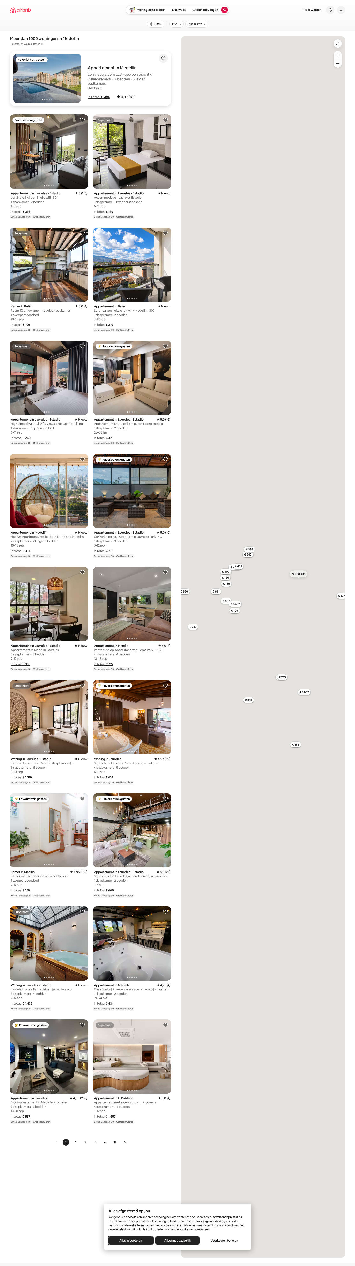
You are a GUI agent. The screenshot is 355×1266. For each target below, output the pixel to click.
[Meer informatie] (42, 44)
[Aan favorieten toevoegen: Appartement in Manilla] (165, 572)
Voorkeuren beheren (224, 1240)
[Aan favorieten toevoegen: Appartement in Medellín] (82, 459)
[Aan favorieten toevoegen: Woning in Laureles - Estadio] (82, 685)
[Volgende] (124, 1142)
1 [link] (66, 1142)
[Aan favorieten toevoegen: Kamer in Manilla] (82, 798)
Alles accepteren (130, 1240)
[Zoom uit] (338, 63)
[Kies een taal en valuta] (330, 10)
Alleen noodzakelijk (177, 1240)
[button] (99, 97)
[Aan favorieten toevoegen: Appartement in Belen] (165, 233)
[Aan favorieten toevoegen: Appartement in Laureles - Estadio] (82, 119)
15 (115, 1142)
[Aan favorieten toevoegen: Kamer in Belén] (82, 233)
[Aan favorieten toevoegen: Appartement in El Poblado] (165, 1025)
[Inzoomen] (338, 55)
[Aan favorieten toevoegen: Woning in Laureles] (165, 685)
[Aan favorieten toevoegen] (163, 58)
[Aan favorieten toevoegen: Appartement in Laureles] (82, 1025)
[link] (56, 1142)
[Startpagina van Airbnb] (20, 10)
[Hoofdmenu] (341, 10)
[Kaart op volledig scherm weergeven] (338, 43)
